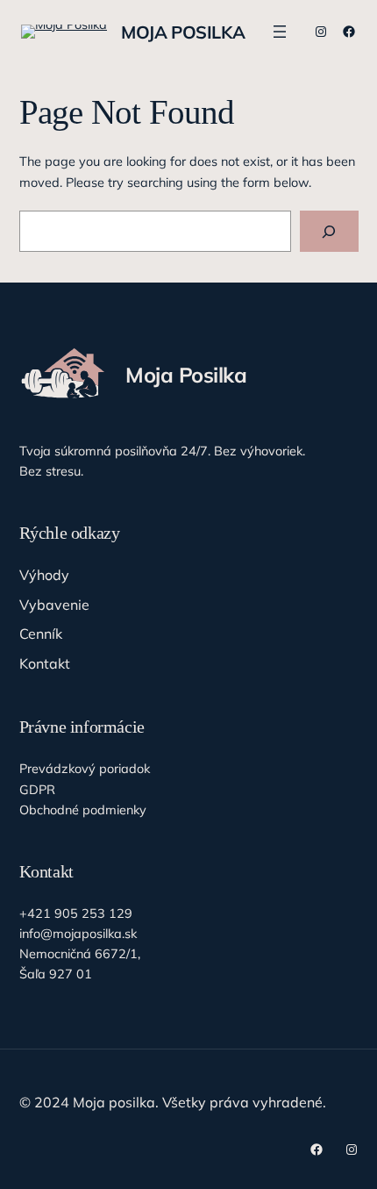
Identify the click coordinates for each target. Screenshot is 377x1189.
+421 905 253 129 (75, 913)
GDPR (37, 789)
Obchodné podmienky (82, 809)
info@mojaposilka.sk (78, 933)
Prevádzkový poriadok (84, 768)
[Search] (329, 231)
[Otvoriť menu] (279, 31)
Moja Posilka (183, 32)
